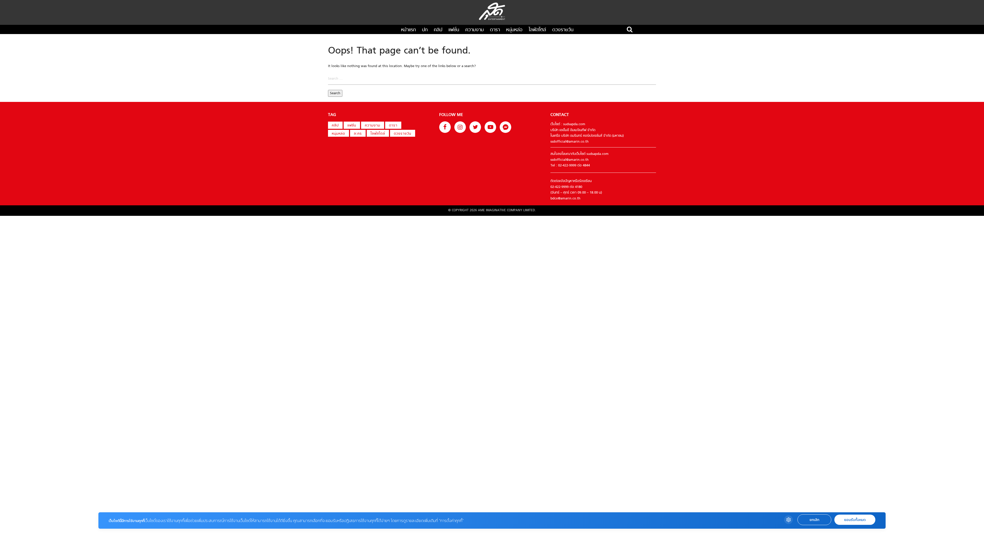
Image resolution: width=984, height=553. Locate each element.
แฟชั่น (453, 30)
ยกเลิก (814, 520)
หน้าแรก (408, 30)
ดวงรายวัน (562, 30)
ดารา (495, 30)
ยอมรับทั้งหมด (855, 520)
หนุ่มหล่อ (514, 30)
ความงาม (474, 30)
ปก (425, 30)
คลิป (438, 30)
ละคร (358, 133)
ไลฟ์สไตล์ (537, 30)
